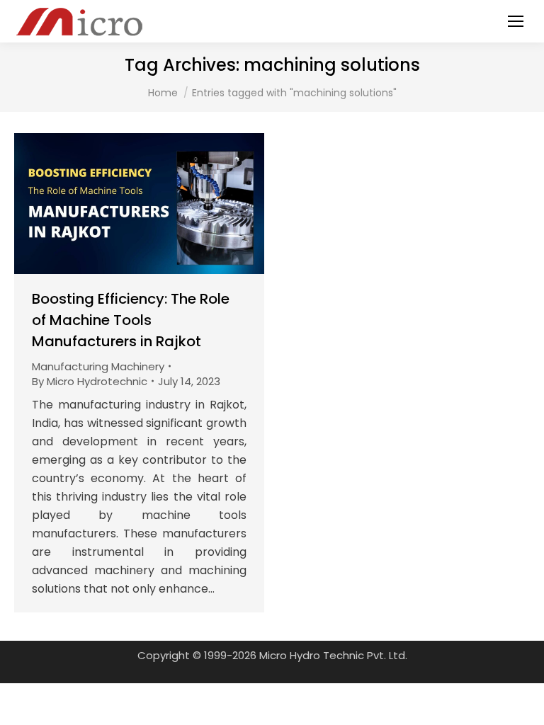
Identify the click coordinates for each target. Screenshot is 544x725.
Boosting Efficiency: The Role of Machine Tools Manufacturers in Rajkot (131, 320)
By (89, 381)
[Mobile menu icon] (516, 21)
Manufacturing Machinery (98, 366)
